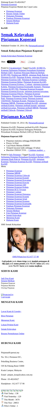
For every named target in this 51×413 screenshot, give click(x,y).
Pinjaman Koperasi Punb (22, 96)
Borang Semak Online (15, 14)
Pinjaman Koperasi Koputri (17, 178)
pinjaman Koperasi (40, 77)
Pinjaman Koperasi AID (11, 80)
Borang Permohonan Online (12, 333)
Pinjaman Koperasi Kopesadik (18, 204)
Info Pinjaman (15, 155)
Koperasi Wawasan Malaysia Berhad (29, 73)
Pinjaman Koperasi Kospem (17, 201)
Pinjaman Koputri (19, 101)
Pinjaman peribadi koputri (26, 105)
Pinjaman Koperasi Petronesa (18, 194)
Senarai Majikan (13, 21)
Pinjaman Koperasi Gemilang (34, 80)
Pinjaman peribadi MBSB (27, 108)
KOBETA (41, 68)
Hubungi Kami (12, 23)
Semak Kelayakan (13, 215)
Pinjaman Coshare (13, 192)
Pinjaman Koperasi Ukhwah (18, 175)
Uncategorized (15, 68)
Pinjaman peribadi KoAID (27, 103)
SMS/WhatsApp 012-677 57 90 (25, 257)
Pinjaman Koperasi (9, 4)
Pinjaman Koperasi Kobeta (17, 187)
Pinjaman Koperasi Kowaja (12, 91)
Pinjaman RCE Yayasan (16, 189)
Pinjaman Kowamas (35, 101)
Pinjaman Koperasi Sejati (16, 98)
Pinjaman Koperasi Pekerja (12, 94)
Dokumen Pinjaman (14, 16)
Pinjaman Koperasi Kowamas (18, 180)
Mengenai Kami (13, 218)
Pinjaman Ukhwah (24, 110)
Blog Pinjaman (7, 316)
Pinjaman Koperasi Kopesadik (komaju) (24, 87)
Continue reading (37, 150)
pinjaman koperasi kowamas (36, 91)
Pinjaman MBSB (8, 103)
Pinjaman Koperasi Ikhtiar (11, 82)
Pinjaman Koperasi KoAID (35, 82)
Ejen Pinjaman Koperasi (16, 213)
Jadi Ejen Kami (7, 278)
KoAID (32, 68)
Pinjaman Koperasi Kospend (31, 89)
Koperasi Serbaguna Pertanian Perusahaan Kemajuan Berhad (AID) (25, 156)
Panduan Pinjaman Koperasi (18, 18)
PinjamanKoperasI (36, 46)
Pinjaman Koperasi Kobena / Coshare (16, 84)
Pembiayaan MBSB (19, 75)
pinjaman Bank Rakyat (38, 75)
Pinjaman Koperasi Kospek (17, 196)
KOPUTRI (5, 75)
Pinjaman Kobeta (24, 77)
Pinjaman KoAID (8, 77)
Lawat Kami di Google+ (11, 311)
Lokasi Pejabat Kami (9, 325)
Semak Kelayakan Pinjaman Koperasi (18, 37)
